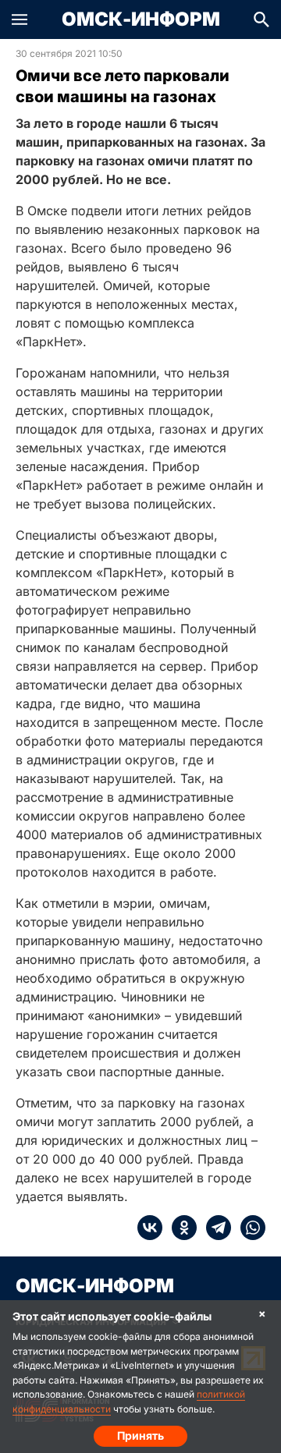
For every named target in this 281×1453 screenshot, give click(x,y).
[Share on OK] (179, 1227)
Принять (140, 1435)
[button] (19, 19)
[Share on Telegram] (214, 1227)
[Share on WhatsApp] (248, 1227)
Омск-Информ (141, 19)
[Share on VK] (149, 1227)
